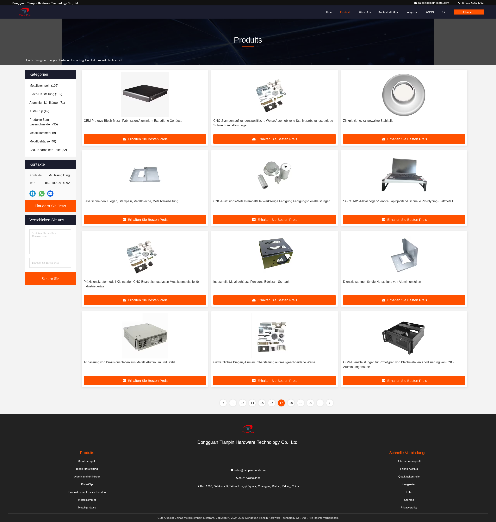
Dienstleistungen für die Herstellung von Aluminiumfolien (382, 281)
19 (300, 403)
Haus (28, 60)
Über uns (365, 12)
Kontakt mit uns (388, 12)
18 (291, 403)
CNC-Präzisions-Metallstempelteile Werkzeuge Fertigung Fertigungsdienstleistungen (271, 201)
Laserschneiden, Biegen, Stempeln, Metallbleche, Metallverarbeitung (131, 201)
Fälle (409, 492)
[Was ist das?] (42, 194)
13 (242, 403)
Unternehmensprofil (409, 461)
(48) (42, 141)
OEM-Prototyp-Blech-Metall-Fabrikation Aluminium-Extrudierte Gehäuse (133, 120)
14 (252, 403)
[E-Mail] (50, 193)
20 (310, 403)
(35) (43, 122)
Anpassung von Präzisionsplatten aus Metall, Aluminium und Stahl (129, 362)
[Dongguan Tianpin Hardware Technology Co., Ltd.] (24, 12)
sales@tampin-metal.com (434, 2)
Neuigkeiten (409, 484)
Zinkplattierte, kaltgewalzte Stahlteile (368, 120)
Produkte (345, 12)
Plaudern (468, 12)
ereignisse (412, 12)
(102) (43, 85)
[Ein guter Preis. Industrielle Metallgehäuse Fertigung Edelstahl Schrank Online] (274, 255)
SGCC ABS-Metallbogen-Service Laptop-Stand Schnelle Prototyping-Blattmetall (398, 201)
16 (271, 403)
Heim (329, 12)
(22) (48, 150)
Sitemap (409, 499)
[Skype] (32, 193)
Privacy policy (409, 507)
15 (262, 403)
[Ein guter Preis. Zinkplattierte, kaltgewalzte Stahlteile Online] (404, 94)
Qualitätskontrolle (409, 476)
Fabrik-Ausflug (409, 468)
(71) (47, 102)
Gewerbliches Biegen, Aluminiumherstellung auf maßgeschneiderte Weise (264, 362)
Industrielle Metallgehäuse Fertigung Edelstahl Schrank (251, 281)
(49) (39, 111)
